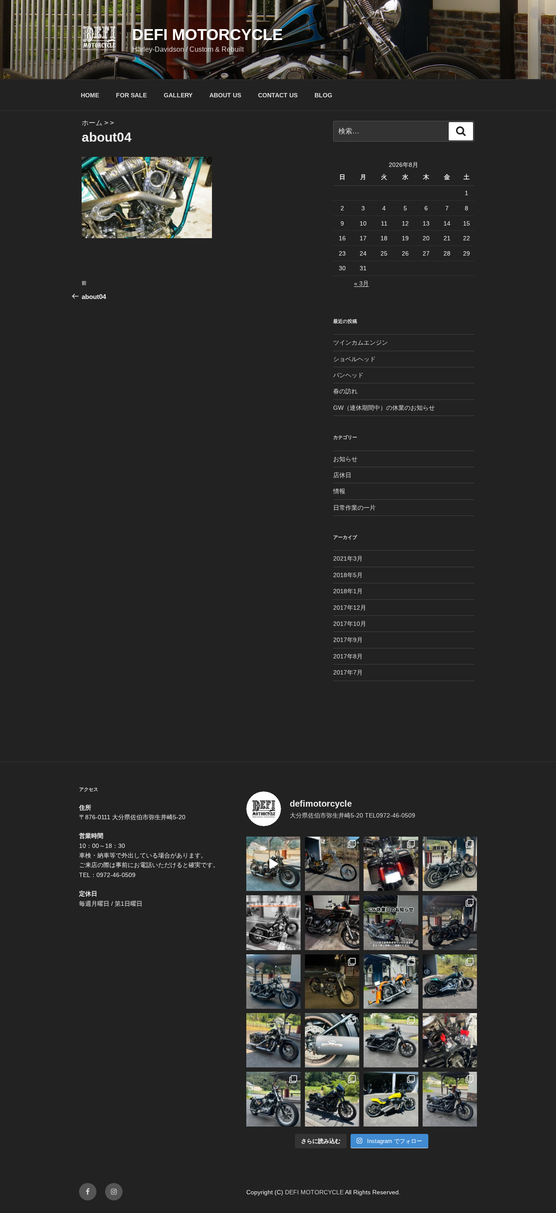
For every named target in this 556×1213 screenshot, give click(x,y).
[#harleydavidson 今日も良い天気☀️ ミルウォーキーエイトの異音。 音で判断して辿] (450, 1040)
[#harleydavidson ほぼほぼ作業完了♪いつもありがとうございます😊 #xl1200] (273, 1040)
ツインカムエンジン (360, 342)
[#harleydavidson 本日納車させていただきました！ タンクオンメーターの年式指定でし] (332, 1099)
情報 (339, 491)
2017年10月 (349, 623)
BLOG (323, 95)
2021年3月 (348, 558)
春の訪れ (345, 391)
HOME (90, 95)
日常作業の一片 (354, 507)
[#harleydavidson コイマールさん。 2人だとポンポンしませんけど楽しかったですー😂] (273, 1099)
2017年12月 (349, 607)
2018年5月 (348, 575)
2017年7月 (348, 672)
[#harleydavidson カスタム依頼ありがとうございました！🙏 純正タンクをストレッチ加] (450, 981)
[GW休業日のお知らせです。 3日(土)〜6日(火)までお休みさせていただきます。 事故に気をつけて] (391, 922)
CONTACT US (278, 95)
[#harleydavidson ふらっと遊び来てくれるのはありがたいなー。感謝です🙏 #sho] (332, 864)
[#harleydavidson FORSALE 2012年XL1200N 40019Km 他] (450, 922)
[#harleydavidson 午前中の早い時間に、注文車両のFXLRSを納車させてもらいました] (450, 1099)
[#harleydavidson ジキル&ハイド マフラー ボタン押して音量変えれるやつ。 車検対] (332, 1040)
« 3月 (361, 283)
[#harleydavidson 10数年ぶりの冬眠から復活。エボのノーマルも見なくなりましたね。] (332, 981)
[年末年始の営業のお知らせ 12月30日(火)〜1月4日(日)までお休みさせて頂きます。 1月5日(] (273, 922)
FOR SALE (131, 95)
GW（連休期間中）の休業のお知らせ (384, 407)
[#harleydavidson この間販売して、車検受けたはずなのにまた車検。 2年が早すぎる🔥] (391, 1040)
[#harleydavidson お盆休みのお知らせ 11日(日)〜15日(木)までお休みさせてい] (391, 981)
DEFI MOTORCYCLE (207, 34)
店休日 (342, 475)
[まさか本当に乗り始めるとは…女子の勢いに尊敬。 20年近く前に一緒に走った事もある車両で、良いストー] (273, 864)
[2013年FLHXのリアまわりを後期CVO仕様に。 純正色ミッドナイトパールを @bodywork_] (391, 864)
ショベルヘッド (354, 359)
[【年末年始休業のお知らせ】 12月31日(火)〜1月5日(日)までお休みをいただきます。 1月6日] (273, 981)
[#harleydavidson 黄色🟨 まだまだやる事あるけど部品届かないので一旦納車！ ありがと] (391, 1099)
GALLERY (178, 95)
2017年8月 (348, 656)
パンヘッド (348, 375)
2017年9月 (348, 639)
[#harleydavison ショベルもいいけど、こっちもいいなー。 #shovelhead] (332, 922)
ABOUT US (225, 95)
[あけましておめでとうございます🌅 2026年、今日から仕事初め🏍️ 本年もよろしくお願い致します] (450, 864)
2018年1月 (348, 591)
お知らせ (345, 458)
